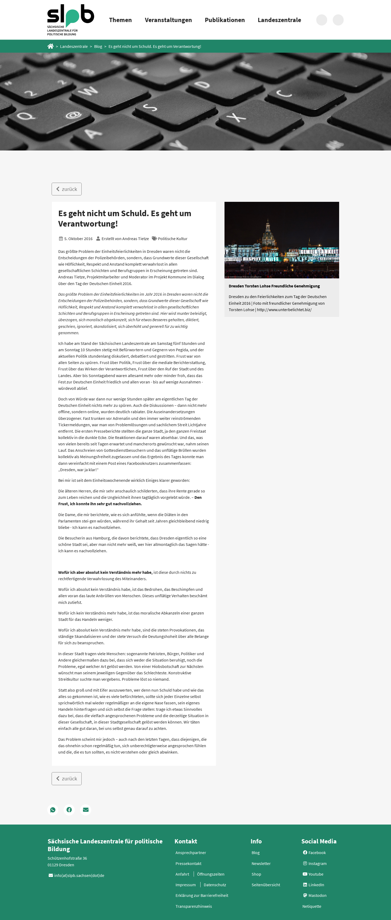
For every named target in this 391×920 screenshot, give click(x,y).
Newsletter (261, 863)
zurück (69, 189)
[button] (53, 810)
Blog (98, 46)
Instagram (317, 863)
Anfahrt (182, 874)
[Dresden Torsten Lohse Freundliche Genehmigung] (281, 240)
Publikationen (225, 20)
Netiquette (311, 906)
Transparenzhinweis (194, 906)
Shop (256, 874)
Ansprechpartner (191, 852)
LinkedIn (316, 884)
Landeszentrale (279, 20)
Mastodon (317, 895)
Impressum (186, 884)
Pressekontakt (188, 863)
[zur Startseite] (70, 19)
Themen (120, 20)
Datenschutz (215, 884)
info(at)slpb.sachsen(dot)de (79, 875)
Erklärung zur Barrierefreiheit (202, 895)
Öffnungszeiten (210, 874)
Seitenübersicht (266, 884)
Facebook (317, 852)
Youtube (315, 874)
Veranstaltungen (168, 20)
